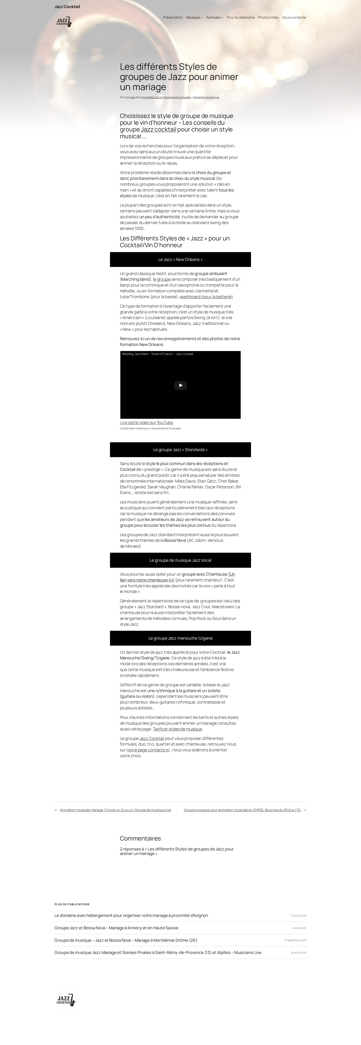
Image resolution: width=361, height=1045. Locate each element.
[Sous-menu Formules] (222, 17)
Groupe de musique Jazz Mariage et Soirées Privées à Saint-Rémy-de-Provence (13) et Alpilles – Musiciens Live (158, 952)
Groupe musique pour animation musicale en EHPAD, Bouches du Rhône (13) (242, 810)
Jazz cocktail (158, 129)
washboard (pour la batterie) (206, 296)
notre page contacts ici (148, 750)
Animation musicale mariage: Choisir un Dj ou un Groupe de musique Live (115, 810)
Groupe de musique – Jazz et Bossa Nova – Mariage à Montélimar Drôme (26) (126, 940)
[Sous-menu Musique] (202, 17)
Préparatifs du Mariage (206, 97)
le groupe (162, 279)
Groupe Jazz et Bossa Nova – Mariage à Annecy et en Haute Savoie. (117, 928)
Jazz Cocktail (67, 6)
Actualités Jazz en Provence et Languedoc (166, 97)
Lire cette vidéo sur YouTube (146, 422)
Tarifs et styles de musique (177, 729)
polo (132, 97)
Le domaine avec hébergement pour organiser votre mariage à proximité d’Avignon (131, 915)
